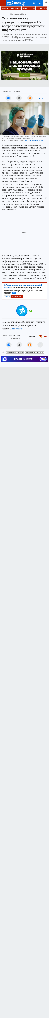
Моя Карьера (16, 8)
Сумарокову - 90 (28, 8)
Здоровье (5, 14)
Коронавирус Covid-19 (15, 352)
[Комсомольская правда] (14, 3)
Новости (5, 8)
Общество (7, 296)
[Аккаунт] (46, 3)
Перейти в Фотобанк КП (34, 140)
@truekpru (16, 328)
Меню (3, 3)
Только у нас (42, 8)
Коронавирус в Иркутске (34, 352)
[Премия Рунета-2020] (23, 3)
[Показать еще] (41, 98)
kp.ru (45, 336)
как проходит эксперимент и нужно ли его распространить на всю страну (23, 289)
